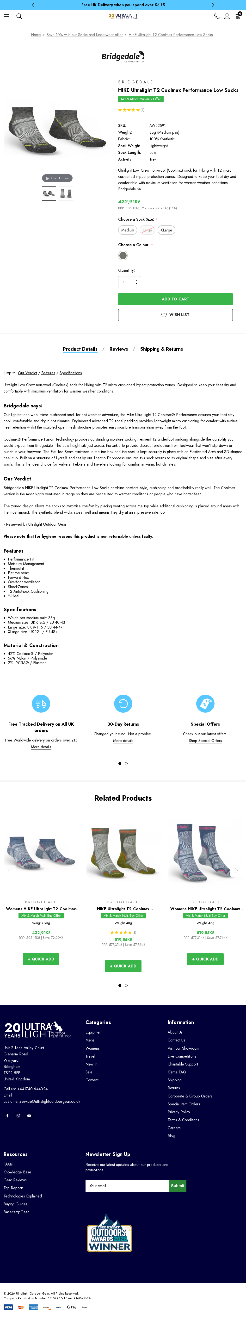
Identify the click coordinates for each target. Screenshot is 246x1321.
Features (48, 373)
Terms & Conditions (183, 1120)
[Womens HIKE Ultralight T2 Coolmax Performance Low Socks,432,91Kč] (41, 853)
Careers (174, 1128)
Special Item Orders (184, 1104)
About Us (175, 1032)
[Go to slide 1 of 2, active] (119, 763)
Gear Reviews (15, 1180)
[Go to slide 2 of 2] (126, 763)
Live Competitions (182, 1056)
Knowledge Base (17, 1172)
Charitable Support (183, 1064)
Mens (90, 1040)
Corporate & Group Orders (190, 1096)
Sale (89, 1072)
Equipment (94, 1032)
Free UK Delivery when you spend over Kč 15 (123, 5)
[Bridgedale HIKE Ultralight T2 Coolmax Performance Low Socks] (49, 193)
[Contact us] (217, 16)
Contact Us (176, 1040)
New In (92, 1064)
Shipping (175, 1080)
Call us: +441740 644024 (26, 1089)
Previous (33, 5)
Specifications (71, 373)
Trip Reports (14, 1188)
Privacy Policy (179, 1112)
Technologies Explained (23, 1196)
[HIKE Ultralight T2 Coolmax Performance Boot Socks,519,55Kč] (123, 853)
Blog (171, 1136)
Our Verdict (27, 373)
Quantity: (126, 270)
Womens (93, 1048)
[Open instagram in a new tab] (18, 1116)
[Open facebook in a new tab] (7, 1116)
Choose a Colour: (135, 245)
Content (92, 1080)
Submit (177, 1186)
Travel (90, 1056)
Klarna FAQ (177, 1072)
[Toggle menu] (6, 16)
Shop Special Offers (205, 740)
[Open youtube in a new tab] (29, 1116)
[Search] (19, 16)
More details (41, 747)
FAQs (8, 1164)
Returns (174, 1088)
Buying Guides (15, 1204)
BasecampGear (16, 1212)
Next (212, 5)
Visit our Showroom (183, 1048)
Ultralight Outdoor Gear (47, 524)
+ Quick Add (41, 959)
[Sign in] (227, 16)
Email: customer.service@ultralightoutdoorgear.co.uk (42, 1098)
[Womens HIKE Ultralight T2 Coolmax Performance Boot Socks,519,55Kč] (205, 853)
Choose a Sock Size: (137, 219)
